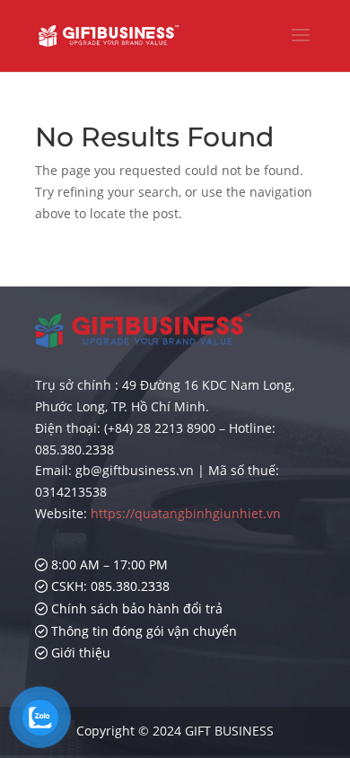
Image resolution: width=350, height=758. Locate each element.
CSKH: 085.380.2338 (109, 586)
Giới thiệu (79, 652)
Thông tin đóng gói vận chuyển (142, 630)
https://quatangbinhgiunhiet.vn (186, 513)
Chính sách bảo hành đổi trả (135, 608)
